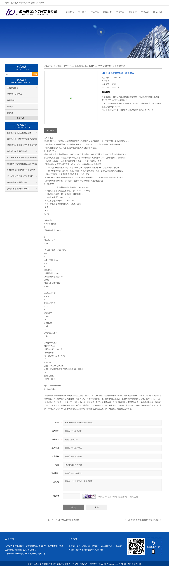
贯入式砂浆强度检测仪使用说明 (20, 176)
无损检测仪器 (12, 88)
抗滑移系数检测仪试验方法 (18, 189)
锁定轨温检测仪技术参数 (17, 182)
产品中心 (95, 12)
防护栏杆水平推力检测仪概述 (19, 133)
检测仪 (10, 107)
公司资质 (132, 12)
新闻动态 (107, 12)
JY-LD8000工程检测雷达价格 (67, 520)
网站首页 (69, 12)
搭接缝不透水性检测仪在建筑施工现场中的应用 (22, 146)
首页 (59, 66)
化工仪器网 (103, 564)
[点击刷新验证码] (89, 496)
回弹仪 (10, 113)
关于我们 (82, 12)
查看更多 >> (22, 118)
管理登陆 (137, 564)
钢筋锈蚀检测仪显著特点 (17, 151)
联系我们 (157, 12)
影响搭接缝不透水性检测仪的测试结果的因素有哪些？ (22, 140)
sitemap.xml (113, 564)
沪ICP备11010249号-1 (80, 564)
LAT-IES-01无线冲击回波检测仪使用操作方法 (22, 159)
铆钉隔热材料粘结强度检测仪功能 (21, 170)
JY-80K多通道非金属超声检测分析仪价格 (145, 520)
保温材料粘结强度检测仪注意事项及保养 (22, 165)
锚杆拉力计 (12, 100)
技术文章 (120, 12)
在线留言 (145, 12)
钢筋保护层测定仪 (14, 94)
